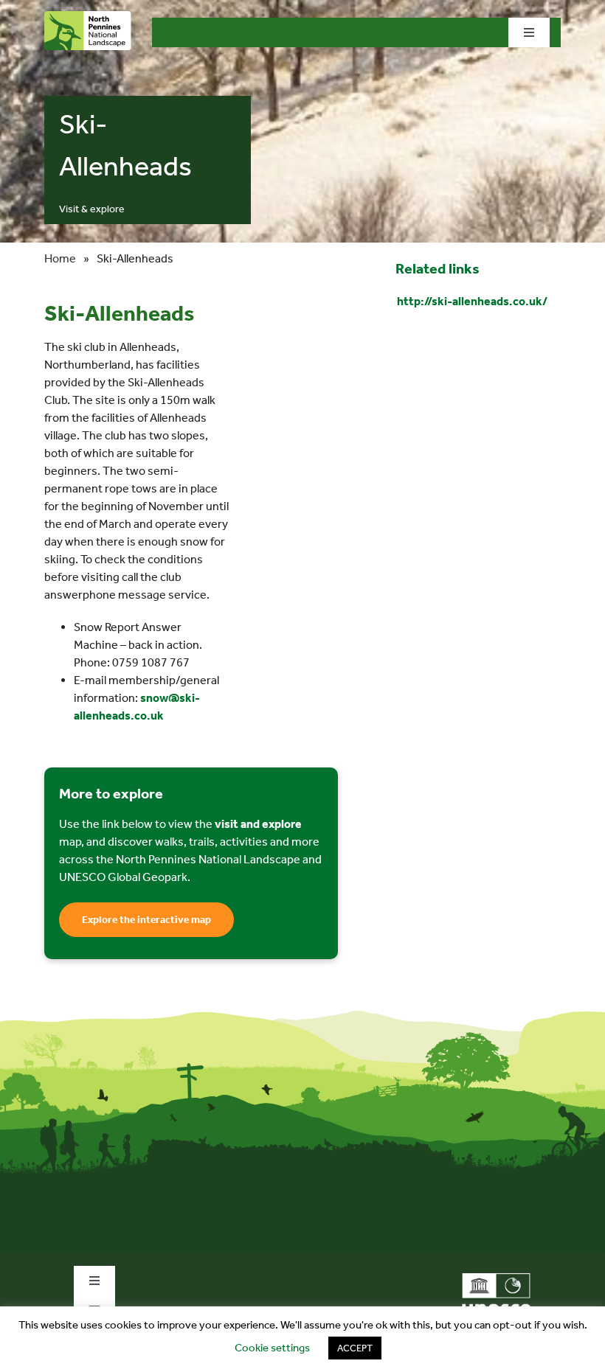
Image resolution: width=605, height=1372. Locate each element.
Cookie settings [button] (272, 1347)
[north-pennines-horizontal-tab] (87, 17)
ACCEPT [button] (355, 1348)
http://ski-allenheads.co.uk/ (472, 301)
